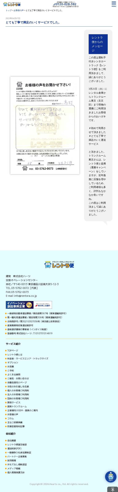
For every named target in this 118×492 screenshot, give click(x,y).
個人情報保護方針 (16, 472)
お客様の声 (12, 414)
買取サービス (13, 402)
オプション (12, 362)
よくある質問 (13, 374)
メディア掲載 (13, 468)
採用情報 (11, 460)
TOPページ (12, 350)
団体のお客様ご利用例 (18, 398)
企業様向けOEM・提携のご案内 (22, 410)
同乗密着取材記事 (16, 426)
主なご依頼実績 (14, 422)
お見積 (10, 366)
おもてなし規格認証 (17, 464)
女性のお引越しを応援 (18, 386)
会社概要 (11, 440)
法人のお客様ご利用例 (18, 394)
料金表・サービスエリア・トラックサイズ (27, 358)
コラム (10, 418)
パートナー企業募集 (17, 456)
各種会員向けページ (17, 382)
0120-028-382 (66, 4)
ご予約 (10, 370)
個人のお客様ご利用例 (18, 390)
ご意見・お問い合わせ (18, 378)
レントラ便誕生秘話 (17, 444)
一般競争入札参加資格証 (19, 452)
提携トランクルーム (17, 406)
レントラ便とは (14, 354)
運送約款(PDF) (14, 448)
